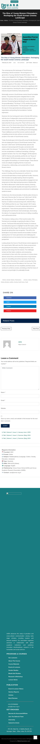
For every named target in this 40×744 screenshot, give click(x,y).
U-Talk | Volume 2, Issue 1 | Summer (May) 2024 (16, 435)
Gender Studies (11, 280)
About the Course (14, 661)
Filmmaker (34, 280)
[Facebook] (21, 1)
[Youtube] (26, 1)
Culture (30, 280)
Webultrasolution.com (23, 741)
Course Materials (13, 664)
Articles (4, 280)
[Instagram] (23, 1)
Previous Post (6, 328)
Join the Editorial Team (15, 716)
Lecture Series (13, 679)
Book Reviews (12, 698)
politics (11, 282)
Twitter (8, 302)
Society (16, 282)
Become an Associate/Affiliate (18, 713)
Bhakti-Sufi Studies (14, 673)
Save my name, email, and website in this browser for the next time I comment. (19, 420)
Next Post (36, 328)
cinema (25, 280)
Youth (26, 282)
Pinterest (8, 310)
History (2, 282)
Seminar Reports (13, 692)
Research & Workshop (15, 676)
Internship (11, 719)
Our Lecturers (12, 657)
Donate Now (14, 1)
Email (2, 400)
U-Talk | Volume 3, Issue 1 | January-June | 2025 (16, 432)
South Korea (21, 282)
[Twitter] (24, 1)
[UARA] (9, 6)
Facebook (8, 297)
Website (3, 408)
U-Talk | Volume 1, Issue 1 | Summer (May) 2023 (16, 438)
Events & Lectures (14, 667)
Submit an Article (13, 723)
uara (14, 62)
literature (7, 282)
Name (2, 392)
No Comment (21, 62)
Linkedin (8, 306)
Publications (18, 280)
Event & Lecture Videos (15, 688)
